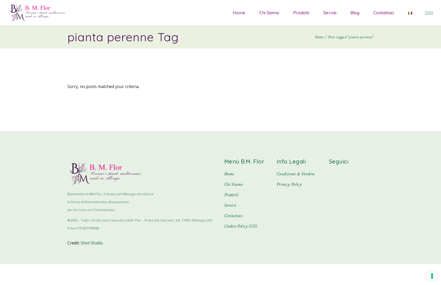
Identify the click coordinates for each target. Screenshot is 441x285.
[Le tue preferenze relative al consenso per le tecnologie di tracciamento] (432, 276)
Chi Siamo (233, 184)
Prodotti (231, 195)
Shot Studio (92, 243)
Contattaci (233, 216)
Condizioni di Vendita (296, 174)
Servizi (230, 205)
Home (229, 174)
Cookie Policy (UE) (240, 226)
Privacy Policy (289, 184)
